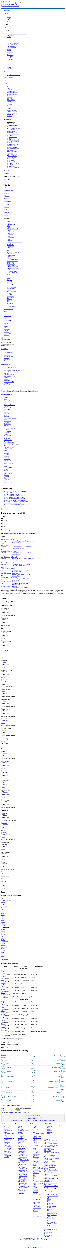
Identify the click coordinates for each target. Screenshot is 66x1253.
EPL (5, 324)
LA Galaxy (11, 160)
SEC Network (10, 296)
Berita (5, 311)
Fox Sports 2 (10, 237)
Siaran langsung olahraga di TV (51, 1221)
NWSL (9, 37)
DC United (11, 135)
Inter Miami (22, 1148)
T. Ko (2, 1007)
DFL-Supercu (7, 333)
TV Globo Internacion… (36, 1159)
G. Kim (5, 730)
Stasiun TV (7, 173)
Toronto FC (12, 138)
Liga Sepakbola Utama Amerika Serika (17, 34)
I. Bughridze (6, 834)
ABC (8, 223)
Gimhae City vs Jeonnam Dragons (21, 574)
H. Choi (5, 801)
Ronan (5, 863)
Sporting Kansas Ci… (14, 167)
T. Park (4, 782)
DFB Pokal (10, 59)
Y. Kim (5, 710)
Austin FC (11, 166)
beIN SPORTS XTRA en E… (15, 268)
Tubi (8, 302)
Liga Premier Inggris (9, 374)
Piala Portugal (10, 58)
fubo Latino (10, 283)
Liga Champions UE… (13, 43)
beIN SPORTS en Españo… (14, 242)
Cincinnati (22, 1152)
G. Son (5, 873)
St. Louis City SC (12, 154)
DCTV (9, 275)
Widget (49, 1199)
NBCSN (9, 249)
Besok (8, 18)
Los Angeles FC (12, 150)
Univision (9, 256)
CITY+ (9, 274)
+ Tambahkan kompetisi (10, 367)
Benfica (9, 107)
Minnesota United (24, 1186)
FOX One (9, 281)
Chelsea (9, 88)
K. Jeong (5, 792)
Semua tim (6, 170)
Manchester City (11, 91)
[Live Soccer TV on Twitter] (51, 1187)
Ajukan (17, 1108)
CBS (8, 226)
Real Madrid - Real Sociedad (50, 1147)
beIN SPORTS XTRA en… (36, 1178)
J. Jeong (5, 815)
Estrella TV (10, 277)
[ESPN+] (36, 391)
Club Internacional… (13, 125)
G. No (2, 1033)
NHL (55, 1223)
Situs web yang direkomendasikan (52, 1212)
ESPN (8, 227)
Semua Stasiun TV (8, 309)
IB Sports (14, 565)
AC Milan (9, 104)
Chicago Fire (11, 126)
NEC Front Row (11, 291)
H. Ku (4, 652)
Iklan (48, 1200)
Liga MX (9, 68)
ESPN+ (9, 236)
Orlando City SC (13, 137)
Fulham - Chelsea (53, 1145)
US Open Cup (10, 35)
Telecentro (9, 299)
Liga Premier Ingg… (12, 47)
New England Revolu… (14, 128)
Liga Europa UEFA (12, 44)
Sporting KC (23, 1193)
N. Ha (4, 883)
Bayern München (11, 110)
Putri (5, 313)
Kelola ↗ (5, 349)
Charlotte (21, 1154)
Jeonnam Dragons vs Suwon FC (20, 583)
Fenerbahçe (10, 114)
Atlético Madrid (11, 100)
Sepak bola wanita (52, 1194)
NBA (48, 1223)
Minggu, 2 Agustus (5, 551)
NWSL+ (9, 293)
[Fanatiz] (30, 391)
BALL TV (23, 542)
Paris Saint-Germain (12, 113)
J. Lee (4, 619)
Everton (9, 95)
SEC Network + (11, 297)
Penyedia (49, 1209)
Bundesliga (10, 52)
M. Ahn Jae (4, 1030)
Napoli (9, 105)
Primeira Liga (10, 55)
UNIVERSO (10, 253)
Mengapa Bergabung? (25, 1108)
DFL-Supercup (11, 56)
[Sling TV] (10, 391)
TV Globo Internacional (10, 428)
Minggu (9, 21)
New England (22, 1151)
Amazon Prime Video (12, 261)
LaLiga (9, 49)
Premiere (9, 294)
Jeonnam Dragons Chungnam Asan (22, 541)
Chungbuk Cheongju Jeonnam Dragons (23, 558)
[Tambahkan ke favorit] (2, 519)
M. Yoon (5, 743)
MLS (5, 321)
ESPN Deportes (11, 233)
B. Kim (5, 844)
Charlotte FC (11, 131)
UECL (5, 319)
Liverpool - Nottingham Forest (49, 1156)
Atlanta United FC (13, 144)
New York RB (23, 1157)
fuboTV (9, 243)
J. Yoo (4, 662)
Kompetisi (3, 364)
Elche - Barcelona (53, 1143)
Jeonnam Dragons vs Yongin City (20, 587)
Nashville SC (11, 124)
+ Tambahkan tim (8, 352)
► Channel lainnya (6, 485)
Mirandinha (6, 824)
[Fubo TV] (4, 391)
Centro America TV (12, 272)
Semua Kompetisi (8, 77)
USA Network (10, 246)
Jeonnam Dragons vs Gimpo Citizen (21, 578)
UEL (5, 317)
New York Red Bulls (13, 134)
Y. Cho (5, 671)
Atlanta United (23, 1168)
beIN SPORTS (11, 224)
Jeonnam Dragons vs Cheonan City (21, 570)
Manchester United (12, 92)
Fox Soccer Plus (11, 231)
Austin (21, 1192)
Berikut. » (3, 538)
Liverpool (9, 89)
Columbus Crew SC (14, 140)
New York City (23, 1155)
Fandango (9, 278)
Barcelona (9, 97)
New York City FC (13, 132)
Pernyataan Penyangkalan (50, 1204)
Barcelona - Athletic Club (49, 1150)
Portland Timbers (12, 159)
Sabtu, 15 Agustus (5, 557)
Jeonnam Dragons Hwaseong (21, 564)
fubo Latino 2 (10, 284)
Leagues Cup (10, 67)
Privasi (49, 1202)
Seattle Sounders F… (14, 163)
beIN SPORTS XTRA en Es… (12, 444)
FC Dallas (10, 153)
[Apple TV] (16, 391)
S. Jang (4, 701)
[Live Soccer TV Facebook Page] (51, 1184)
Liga (5, 27)
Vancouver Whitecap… (14, 148)
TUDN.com (10, 303)
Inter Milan (10, 103)
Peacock (9, 258)
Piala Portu (6, 335)
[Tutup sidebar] (1, 507)
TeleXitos (9, 300)
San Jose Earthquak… (13, 151)
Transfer (3, 525)
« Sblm (3, 536)
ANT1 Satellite (11, 264)
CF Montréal (12, 142)
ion (8, 285)
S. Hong (5, 642)
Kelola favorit (5, 345)
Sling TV (49, 1126)
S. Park (3, 1020)
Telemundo (10, 250)
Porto (8, 108)
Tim (5, 80)
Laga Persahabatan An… (13, 75)
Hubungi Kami (51, 1218)
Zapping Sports (11, 306)
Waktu (9, 342)
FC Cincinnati (11, 129)
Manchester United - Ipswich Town (50, 1164)
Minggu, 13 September (6, 577)
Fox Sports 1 (10, 234)
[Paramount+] (24, 391)
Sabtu (8, 20)
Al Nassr (9, 116)
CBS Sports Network (12, 229)
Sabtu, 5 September (6, 573)
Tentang (3, 526)
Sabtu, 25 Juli (4, 545)
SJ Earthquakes (23, 1176)
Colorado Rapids (12, 156)
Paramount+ (10, 240)
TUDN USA (10, 245)
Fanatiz (9, 221)
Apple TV (9, 239)
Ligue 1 (9, 53)
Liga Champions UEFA (10, 376)
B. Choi (5, 610)
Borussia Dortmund (12, 111)
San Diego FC (12, 164)
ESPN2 (9, 230)
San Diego (22, 1190)
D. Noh (5, 632)
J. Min (4, 691)
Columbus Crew (24, 1163)
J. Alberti (3, 1004)
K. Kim (5, 854)
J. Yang (5, 762)
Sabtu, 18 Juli (4, 539)
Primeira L (6, 332)
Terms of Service (21, 1112)
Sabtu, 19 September (6, 581)
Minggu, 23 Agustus (6, 562)
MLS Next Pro (11, 288)
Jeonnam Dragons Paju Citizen (21, 552)
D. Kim (3, 1024)
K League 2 (12, 539)
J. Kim (4, 681)
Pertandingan (7, 10)
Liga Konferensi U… (12, 46)
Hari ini (9, 17)
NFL (52, 1223)
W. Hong (5, 772)
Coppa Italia (10, 60)
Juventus (9, 101)
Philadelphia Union (14, 141)
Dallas (21, 1177)
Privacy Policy (10, 1112)
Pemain (2, 522)
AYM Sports (10, 265)
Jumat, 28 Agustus (5, 568)
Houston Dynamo (12, 147)
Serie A (9, 50)
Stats (2, 523)
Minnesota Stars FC (14, 161)
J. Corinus (5, 720)
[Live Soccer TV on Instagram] (51, 1190)
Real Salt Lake (12, 157)
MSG (8, 290)
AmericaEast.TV (11, 262)
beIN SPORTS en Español (10, 418)
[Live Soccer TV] (5, 1)
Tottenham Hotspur (12, 94)
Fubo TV (49, 1127)
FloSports (9, 280)
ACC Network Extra (12, 259)
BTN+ (8, 269)
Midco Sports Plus (11, 287)
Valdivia (5, 753)
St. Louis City (22, 1179)
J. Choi (3, 1011)
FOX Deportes (11, 255)
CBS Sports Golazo (12, 271)
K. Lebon (3, 1001)
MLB (48, 1225)
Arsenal (9, 86)
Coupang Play (16, 542)
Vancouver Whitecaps (21, 1172)
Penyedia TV (47, 1123)
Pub (48, 1210)
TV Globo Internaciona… (13, 252)
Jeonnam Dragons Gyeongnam (21, 546)
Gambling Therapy (35, 1238)
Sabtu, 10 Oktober (5, 586)
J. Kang (3, 1014)
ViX (8, 304)
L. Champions (7, 316)
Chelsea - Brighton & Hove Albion (51, 1159)
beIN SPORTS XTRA (13, 266)
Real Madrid (10, 98)
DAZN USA (10, 248)
